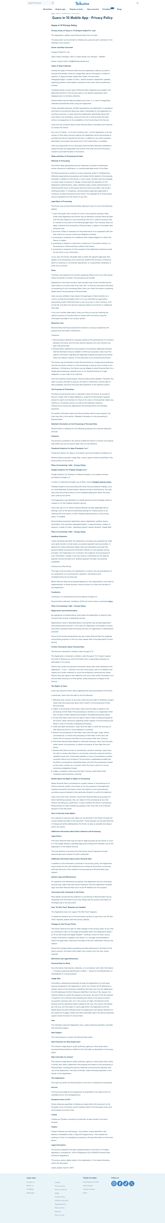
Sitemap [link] (58, 1211)
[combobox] (41, 3)
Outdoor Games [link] (89, 1189)
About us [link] (30, 1186)
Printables (107, 8)
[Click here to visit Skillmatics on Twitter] (131, 1186)
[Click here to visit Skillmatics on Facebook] (120, 1186)
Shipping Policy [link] (60, 1204)
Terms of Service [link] (61, 1189)
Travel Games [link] (88, 1186)
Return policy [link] (60, 1208)
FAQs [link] (85, 1193)
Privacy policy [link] (60, 1186)
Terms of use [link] (59, 1215)
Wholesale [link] (30, 1193)
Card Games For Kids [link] (91, 1182)
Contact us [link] (31, 1182)
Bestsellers (47, 9)
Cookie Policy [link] (60, 1197)
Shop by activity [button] (76, 9)
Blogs (119, 9)
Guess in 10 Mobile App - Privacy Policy (82, 18)
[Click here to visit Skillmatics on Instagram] (114, 1186)
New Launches (93, 9)
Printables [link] (30, 1189)
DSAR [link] (57, 1193)
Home (53, 13)
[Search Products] (52, 3)
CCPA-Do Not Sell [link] (61, 1200)
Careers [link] (57, 1182)
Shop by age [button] (60, 9)
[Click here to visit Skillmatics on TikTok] (126, 1186)
